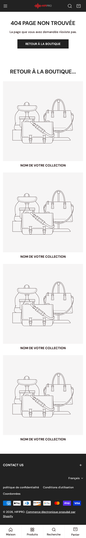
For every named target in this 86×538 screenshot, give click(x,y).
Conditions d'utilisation (58, 487)
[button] (78, 6)
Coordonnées (11, 493)
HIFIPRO (19, 512)
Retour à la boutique (43, 44)
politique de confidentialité (21, 487)
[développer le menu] (5, 6)
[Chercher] (69, 6)
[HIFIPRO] (43, 6)
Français (74, 478)
